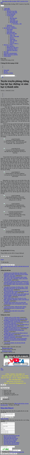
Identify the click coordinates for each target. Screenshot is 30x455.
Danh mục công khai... (12, 50)
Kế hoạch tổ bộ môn (12, 33)
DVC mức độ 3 (10, 46)
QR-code (3, 384)
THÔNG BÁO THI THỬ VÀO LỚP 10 (14, 311)
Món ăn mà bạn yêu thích (10, 437)
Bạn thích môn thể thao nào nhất (11, 435)
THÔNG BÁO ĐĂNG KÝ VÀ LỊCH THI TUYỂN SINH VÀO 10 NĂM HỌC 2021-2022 (16, 303)
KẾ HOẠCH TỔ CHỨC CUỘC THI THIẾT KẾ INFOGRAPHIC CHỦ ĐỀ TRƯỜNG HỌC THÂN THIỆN (16, 295)
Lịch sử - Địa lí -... (14, 43)
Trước (2, 369)
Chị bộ (11, 16)
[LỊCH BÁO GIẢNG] (6, 351)
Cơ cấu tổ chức (10, 15)
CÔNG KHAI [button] (7, 56)
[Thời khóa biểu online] (7, 348)
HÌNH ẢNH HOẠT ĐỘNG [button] (11, 54)
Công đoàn (12, 19)
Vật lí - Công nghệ (14, 36)
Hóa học (12, 37)
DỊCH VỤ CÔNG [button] (8, 44)
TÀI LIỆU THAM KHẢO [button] (10, 53)
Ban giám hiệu (13, 18)
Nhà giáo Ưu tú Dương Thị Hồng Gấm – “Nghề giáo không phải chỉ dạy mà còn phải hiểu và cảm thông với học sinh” (16, 288)
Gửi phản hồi (4, 397)
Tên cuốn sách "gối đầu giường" (12, 442)
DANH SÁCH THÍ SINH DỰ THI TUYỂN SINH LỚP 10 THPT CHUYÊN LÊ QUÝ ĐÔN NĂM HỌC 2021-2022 (16, 274)
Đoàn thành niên (14, 21)
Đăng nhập (4, 408)
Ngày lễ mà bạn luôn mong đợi (11, 444)
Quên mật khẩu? (5, 418)
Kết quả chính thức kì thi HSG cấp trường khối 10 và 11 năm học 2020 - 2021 (16, 325)
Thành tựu (9, 25)
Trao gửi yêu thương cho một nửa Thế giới (14, 342)
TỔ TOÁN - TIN (17, 23)
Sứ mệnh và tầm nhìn (12, 12)
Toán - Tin (12, 35)
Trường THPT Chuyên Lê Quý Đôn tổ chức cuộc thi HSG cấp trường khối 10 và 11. (16, 328)
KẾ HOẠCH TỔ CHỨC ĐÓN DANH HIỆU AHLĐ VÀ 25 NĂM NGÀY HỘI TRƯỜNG (15, 339)
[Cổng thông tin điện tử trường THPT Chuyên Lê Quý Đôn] (15, 2)
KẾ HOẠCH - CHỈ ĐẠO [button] (10, 28)
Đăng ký (11, 408)
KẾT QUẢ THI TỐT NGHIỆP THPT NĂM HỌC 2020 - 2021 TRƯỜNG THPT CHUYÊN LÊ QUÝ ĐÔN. (16, 279)
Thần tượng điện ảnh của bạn (11, 438)
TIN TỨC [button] (6, 51)
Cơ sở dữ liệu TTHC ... (12, 49)
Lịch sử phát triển (11, 14)
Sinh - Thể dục (13, 40)
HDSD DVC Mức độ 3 (12, 47)
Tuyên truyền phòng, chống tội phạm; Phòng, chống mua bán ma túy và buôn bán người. (15, 307)
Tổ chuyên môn (14, 22)
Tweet (2, 259)
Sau (1, 368)
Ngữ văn (12, 42)
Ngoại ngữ (12, 39)
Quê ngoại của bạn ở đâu (10, 441)
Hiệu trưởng (10, 29)
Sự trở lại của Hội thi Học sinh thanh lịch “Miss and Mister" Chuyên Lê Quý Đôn (15, 319)
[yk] (2, 77)
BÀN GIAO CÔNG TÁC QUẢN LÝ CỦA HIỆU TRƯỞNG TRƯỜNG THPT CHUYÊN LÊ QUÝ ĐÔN (16, 300)
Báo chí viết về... (11, 26)
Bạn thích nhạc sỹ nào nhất (10, 439)
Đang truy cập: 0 (5, 387)
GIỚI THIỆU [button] (7, 9)
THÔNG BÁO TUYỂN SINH (12, 317)
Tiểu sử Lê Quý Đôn (12, 11)
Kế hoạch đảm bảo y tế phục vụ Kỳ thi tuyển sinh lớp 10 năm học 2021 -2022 (16, 292)
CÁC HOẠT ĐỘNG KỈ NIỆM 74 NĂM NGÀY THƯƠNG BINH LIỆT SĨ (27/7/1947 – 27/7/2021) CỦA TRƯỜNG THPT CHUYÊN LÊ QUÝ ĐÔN (16, 283)
